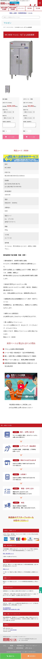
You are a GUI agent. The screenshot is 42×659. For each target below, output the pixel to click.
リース (30, 13)
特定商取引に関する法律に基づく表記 (11, 609)
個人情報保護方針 (7, 607)
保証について (6, 569)
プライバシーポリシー (31, 645)
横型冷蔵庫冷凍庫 (12, 8)
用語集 (11, 645)
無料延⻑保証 (19, 648)
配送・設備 (13, 13)
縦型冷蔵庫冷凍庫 (4, 8)
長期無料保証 (22, 13)
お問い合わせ (28, 648)
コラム (4, 645)
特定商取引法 (20, 645)
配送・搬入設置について (8, 553)
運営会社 (10, 648)
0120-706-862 (14, 2)
